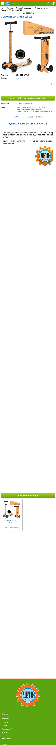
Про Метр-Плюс (8, 729)
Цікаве (4, 726)
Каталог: (6, 738)
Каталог (5, 719)
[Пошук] (49, 3)
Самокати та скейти (24, 104)
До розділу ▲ (29, 13)
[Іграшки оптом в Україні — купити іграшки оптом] (2, 8)
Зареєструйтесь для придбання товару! (28, 98)
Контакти (6, 732)
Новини (5, 722)
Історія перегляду (28, 495)
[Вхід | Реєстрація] (53, 3)
